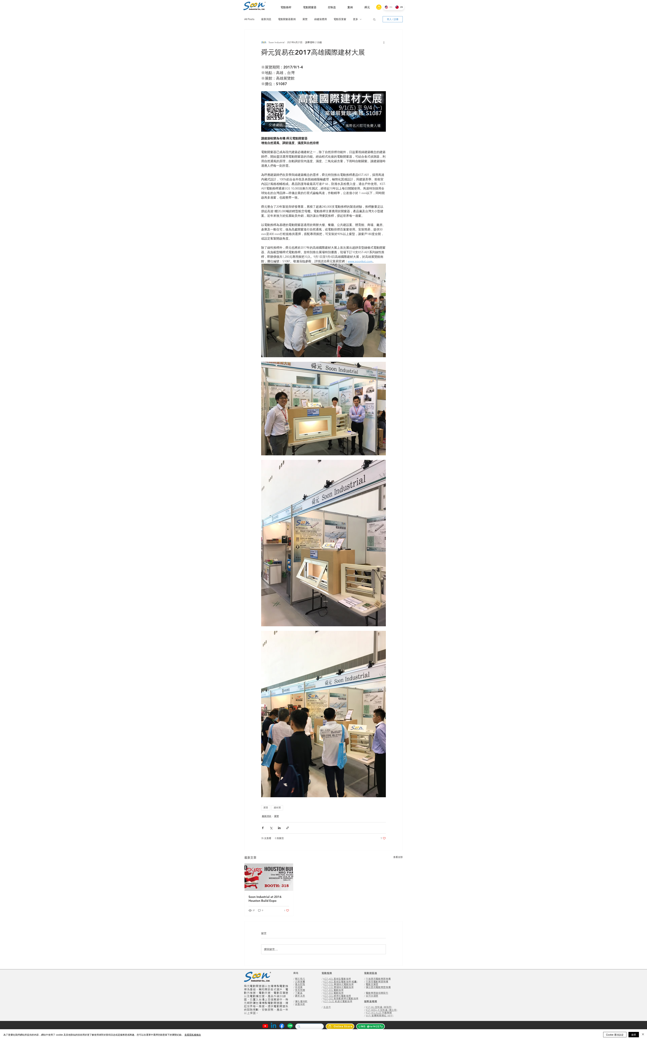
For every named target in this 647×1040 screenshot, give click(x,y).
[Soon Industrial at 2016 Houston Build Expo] (268, 877)
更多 (355, 19)
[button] (285, 7)
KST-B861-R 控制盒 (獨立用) (381, 1010)
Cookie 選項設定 (615, 1034)
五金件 (327, 1007)
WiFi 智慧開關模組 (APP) (379, 1015)
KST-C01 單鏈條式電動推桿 (338, 984)
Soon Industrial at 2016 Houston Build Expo (265, 899)
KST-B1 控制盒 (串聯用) (379, 1007)
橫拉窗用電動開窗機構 (378, 987)
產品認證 (300, 984)
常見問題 (300, 990)
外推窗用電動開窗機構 (378, 979)
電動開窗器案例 (287, 19)
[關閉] (643, 1034)
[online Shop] (379, 7)
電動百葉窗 (340, 19)
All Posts (249, 19)
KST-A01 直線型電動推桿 (337, 979)
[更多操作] (384, 42)
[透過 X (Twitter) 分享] (271, 827)
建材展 (277, 807)
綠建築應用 (320, 19)
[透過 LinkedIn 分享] (279, 827)
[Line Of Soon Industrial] (290, 1026)
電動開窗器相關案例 (377, 993)
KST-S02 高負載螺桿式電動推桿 (340, 998)
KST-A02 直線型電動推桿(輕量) (340, 981)
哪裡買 (298, 987)
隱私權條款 (301, 1001)
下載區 (298, 993)
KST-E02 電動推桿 (333, 993)
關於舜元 (300, 979)
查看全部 (398, 857)
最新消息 (266, 19)
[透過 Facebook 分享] (262, 827)
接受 (633, 1034)
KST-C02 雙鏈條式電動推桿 (338, 987)
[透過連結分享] (287, 827)
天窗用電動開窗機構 (377, 981)
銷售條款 (300, 1004)
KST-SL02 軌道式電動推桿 (337, 1001)
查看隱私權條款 (192, 1034)
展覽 (304, 19)
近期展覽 (300, 981)
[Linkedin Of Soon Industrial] (273, 1026)
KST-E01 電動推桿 (333, 990)
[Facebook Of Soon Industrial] (282, 1026)
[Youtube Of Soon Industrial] (265, 1026)
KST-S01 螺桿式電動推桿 (337, 996)
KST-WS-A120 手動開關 (379, 1013)
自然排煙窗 (372, 996)
